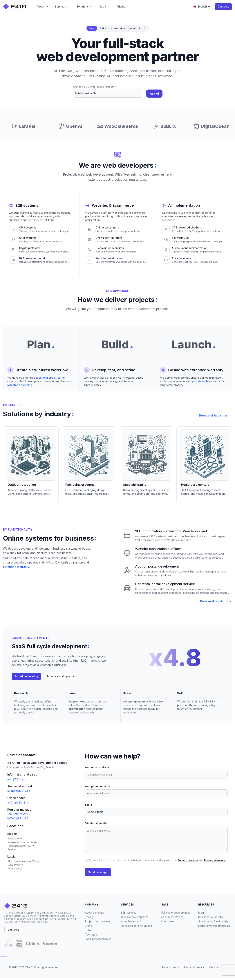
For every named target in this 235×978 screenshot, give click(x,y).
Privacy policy (170, 967)
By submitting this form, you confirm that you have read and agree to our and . (157, 860)
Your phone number (97, 786)
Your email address (97, 767)
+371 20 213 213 (17, 802)
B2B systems (128, 912)
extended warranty (16, 567)
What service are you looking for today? (94, 86)
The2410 (30, 967)
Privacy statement (215, 860)
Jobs (88, 930)
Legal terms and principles (214, 925)
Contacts (223, 6)
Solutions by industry (210, 916)
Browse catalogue (58, 676)
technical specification (51, 377)
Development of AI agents (137, 925)
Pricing (89, 916)
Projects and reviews (98, 921)
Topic (88, 804)
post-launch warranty (206, 381)
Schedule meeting (26, 676)
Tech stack (91, 934)
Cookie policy (217, 967)
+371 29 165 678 (17, 814)
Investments (168, 921)
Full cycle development (175, 912)
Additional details (96, 823)
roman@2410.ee (17, 817)
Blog (201, 912)
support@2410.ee (18, 790)
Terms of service (188, 860)
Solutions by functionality (213, 921)
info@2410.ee (16, 779)
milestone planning (19, 384)
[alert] (117, 28)
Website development (134, 916)
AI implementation (131, 921)
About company (94, 912)
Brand (88, 925)
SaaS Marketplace (172, 916)
